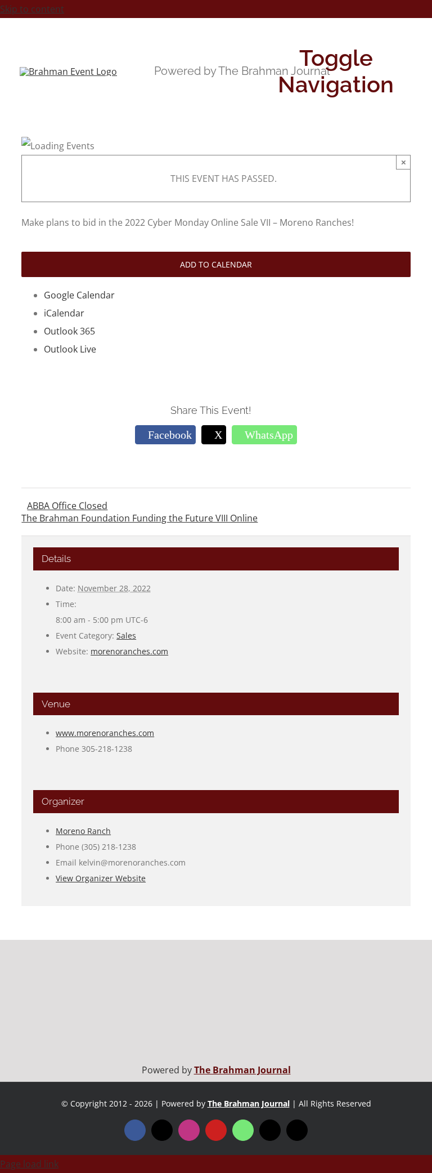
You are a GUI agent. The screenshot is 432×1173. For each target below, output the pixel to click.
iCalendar (64, 313)
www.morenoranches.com (105, 733)
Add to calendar (216, 264)
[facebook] (135, 1130)
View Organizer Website (101, 878)
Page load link (29, 1164)
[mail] (270, 1130)
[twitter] (162, 1130)
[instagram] (189, 1130)
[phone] (297, 1130)
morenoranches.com (129, 651)
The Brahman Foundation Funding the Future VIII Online (139, 518)
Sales (126, 635)
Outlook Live (70, 349)
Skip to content (32, 9)
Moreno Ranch (83, 831)
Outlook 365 (69, 331)
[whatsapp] (243, 1130)
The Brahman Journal (242, 1070)
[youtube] (216, 1130)
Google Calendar (79, 295)
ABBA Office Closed (67, 505)
